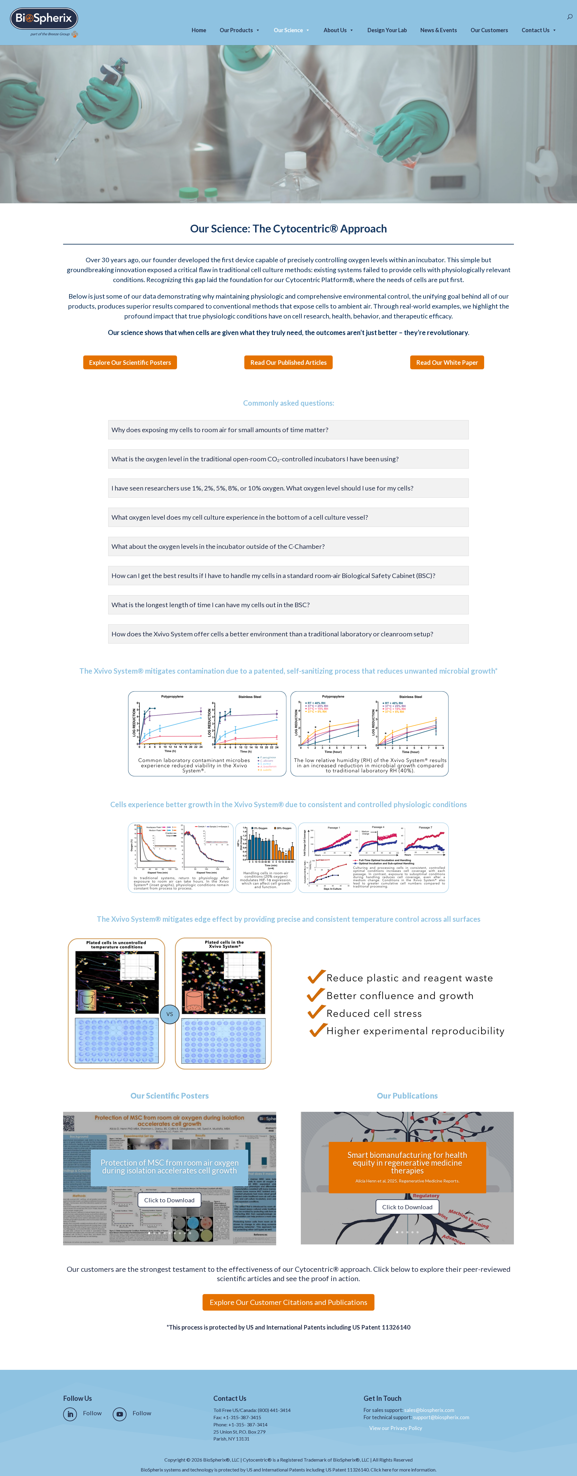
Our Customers (489, 30)
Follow (92, 1412)
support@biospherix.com (441, 1417)
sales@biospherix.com (429, 1410)
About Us (335, 30)
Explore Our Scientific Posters (130, 362)
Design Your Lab (387, 30)
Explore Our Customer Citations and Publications (288, 1302)
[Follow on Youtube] (120, 1414)
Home (199, 30)
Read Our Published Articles (288, 362)
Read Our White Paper (447, 362)
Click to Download (169, 1200)
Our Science (288, 30)
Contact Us (536, 30)
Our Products (236, 30)
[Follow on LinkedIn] (70, 1414)
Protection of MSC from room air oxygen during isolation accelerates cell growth (169, 1166)
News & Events (438, 30)
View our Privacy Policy (395, 1428)
